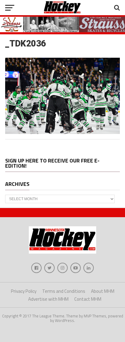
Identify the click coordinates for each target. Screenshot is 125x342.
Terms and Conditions (63, 291)
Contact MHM (87, 299)
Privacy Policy (23, 291)
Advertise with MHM (48, 299)
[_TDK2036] (62, 132)
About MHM (102, 291)
